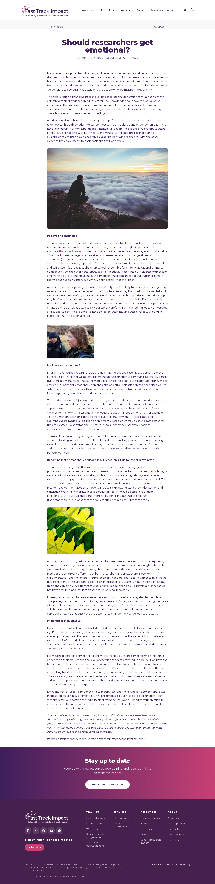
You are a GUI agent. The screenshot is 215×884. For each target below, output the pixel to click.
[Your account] (185, 10)
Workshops (88, 10)
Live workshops (95, 817)
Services (141, 10)
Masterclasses (108, 10)
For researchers (177, 834)
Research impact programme (96, 836)
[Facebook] (43, 830)
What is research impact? (151, 841)
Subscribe (34, 847)
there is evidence (70, 251)
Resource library (150, 817)
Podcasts (146, 828)
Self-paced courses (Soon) (95, 844)
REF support (121, 817)
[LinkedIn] (28, 830)
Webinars (126, 10)
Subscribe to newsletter (107, 784)
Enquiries (173, 839)
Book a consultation (120, 825)
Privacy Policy (183, 864)
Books (144, 823)
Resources (157, 10)
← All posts (57, 27)
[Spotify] (59, 830)
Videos (145, 834)
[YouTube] (51, 830)
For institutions (176, 828)
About (170, 10)
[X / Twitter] (36, 830)
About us (173, 817)
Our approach (176, 823)
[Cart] (192, 10)
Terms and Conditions (162, 864)
